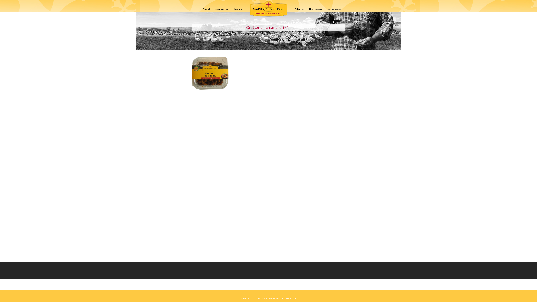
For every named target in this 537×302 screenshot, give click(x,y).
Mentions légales (264, 298)
